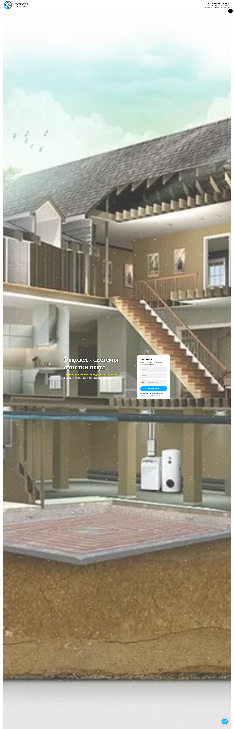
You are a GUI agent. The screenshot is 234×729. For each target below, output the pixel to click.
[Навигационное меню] (230, 10)
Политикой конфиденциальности (150, 395)
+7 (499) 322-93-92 (220, 3)
